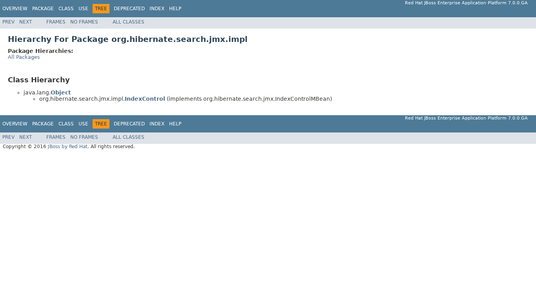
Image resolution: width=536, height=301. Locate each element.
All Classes (128, 22)
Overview (14, 8)
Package (43, 8)
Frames (56, 22)
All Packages (24, 57)
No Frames (84, 22)
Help (175, 8)
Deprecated (129, 8)
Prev (8, 22)
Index (156, 8)
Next (25, 22)
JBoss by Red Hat (68, 146)
